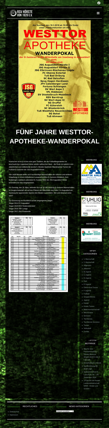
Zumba (86, 331)
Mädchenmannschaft (91, 309)
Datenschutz (14, 412)
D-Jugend (87, 278)
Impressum (14, 415)
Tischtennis (88, 319)
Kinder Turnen (89, 306)
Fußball (87, 294)
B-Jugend (87, 272)
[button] (98, 13)
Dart (85, 281)
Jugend (86, 300)
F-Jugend (87, 291)
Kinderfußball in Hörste (92, 363)
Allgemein (87, 265)
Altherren (87, 268)
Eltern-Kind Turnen (91, 287)
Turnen (86, 325)
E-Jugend (87, 284)
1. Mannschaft (89, 259)
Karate (86, 303)
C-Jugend (87, 275)
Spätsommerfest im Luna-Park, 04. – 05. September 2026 (91, 374)
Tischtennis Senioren (92, 322)
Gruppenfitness (89, 297)
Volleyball (87, 328)
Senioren (87, 316)
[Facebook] (99, 3)
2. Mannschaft (89, 262)
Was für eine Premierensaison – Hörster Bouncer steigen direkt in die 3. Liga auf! (92, 354)
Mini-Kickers (88, 313)
